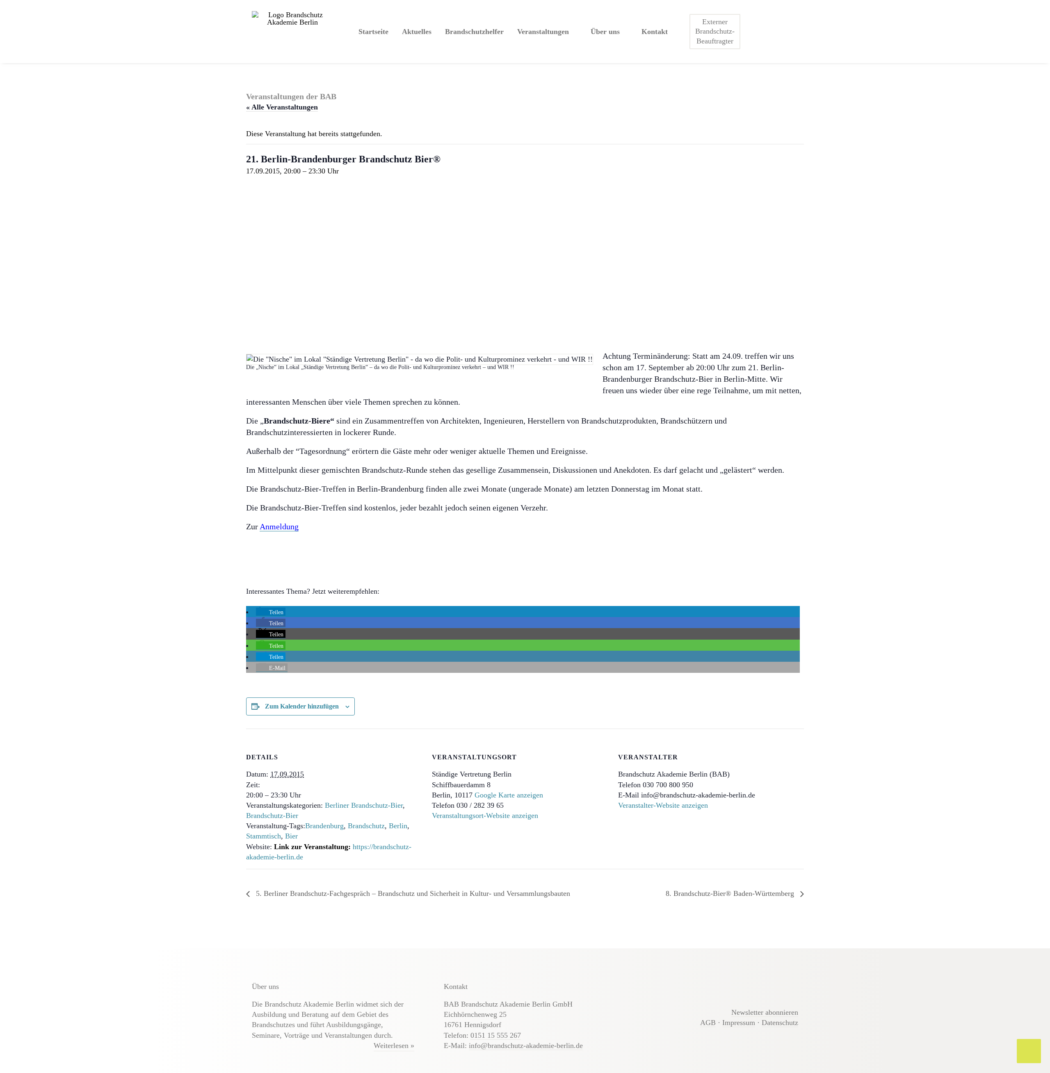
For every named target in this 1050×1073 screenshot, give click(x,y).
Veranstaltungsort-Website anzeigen (485, 815)
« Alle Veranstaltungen (282, 107)
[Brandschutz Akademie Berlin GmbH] (292, 31)
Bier (291, 836)
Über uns (605, 31)
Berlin (398, 826)
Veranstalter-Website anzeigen (663, 805)
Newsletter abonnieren (764, 1012)
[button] (270, 612)
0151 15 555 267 (495, 1035)
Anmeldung (279, 526)
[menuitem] (373, 31)
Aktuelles (416, 31)
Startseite (373, 31)
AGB (708, 1022)
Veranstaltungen (543, 31)
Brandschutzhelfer (474, 31)
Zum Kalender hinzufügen (302, 706)
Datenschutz (780, 1022)
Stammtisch (263, 836)
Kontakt (654, 31)
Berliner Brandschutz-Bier (364, 805)
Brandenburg (324, 826)
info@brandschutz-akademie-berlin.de (526, 1045)
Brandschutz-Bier (272, 815)
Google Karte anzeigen (509, 795)
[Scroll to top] (1029, 1050)
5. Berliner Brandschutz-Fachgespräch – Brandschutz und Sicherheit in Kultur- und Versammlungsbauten (412, 893)
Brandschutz (366, 826)
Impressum (738, 1022)
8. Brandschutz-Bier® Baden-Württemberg (731, 893)
